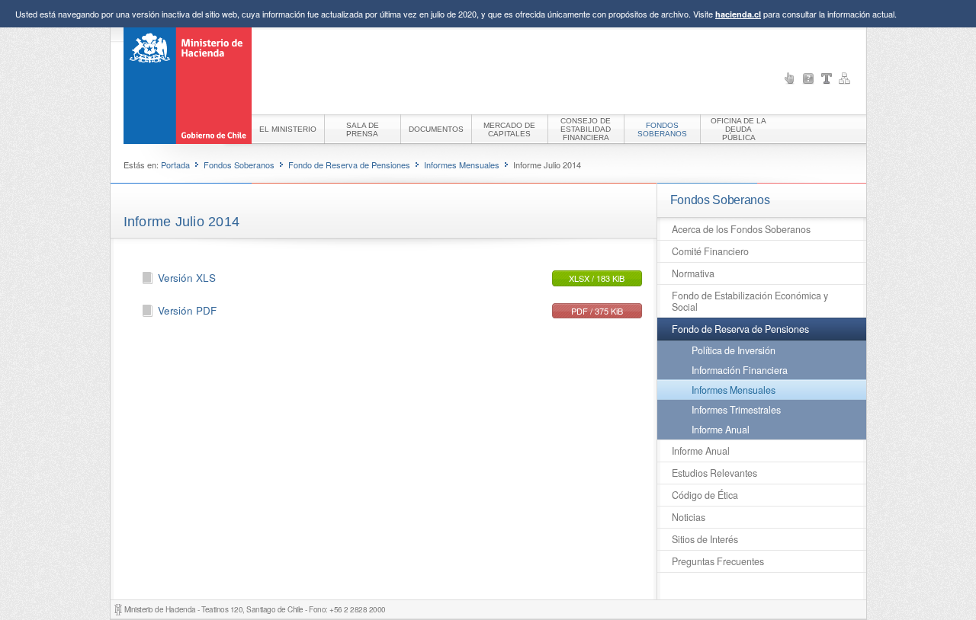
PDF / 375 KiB (597, 311)
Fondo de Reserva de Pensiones (349, 164)
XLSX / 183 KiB (596, 278)
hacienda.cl (738, 14)
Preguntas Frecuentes (718, 561)
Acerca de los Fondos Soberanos (741, 229)
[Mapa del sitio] (845, 78)
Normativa (693, 273)
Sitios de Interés (705, 539)
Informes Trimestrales (736, 410)
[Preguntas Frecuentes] (808, 78)
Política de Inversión (733, 350)
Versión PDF (187, 310)
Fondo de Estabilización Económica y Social (750, 301)
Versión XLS (187, 277)
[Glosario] (826, 78)
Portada (175, 164)
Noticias (688, 517)
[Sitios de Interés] (790, 78)
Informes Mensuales (461, 164)
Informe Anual (721, 429)
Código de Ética (705, 495)
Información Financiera (740, 370)
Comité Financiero (710, 251)
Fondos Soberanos (239, 164)
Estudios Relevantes (714, 473)
